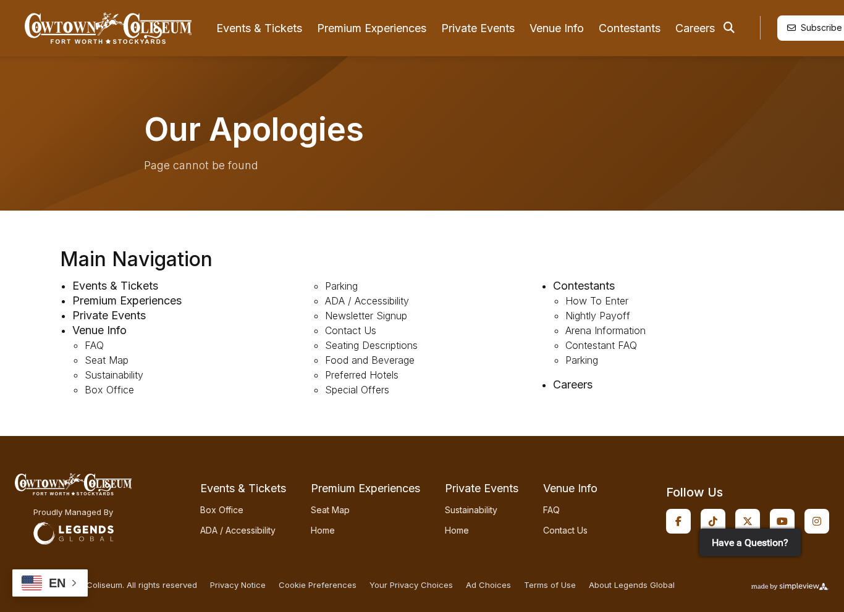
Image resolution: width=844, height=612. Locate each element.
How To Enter (596, 301)
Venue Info (557, 28)
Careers (695, 28)
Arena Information (605, 330)
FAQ (94, 345)
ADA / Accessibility (367, 301)
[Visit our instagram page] (816, 521)
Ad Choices (488, 585)
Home (323, 530)
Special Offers (357, 390)
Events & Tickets (259, 28)
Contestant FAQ (601, 345)
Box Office (109, 390)
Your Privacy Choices (411, 585)
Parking (341, 286)
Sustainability (114, 375)
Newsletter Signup (366, 315)
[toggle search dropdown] (729, 28)
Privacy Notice (238, 585)
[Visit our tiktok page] (713, 521)
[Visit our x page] (747, 521)
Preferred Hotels (362, 375)
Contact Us (350, 330)
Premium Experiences (371, 28)
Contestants (629, 28)
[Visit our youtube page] (782, 521)
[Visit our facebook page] (678, 521)
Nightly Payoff (597, 315)
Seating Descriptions (371, 345)
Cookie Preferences (318, 585)
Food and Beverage (370, 360)
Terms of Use (550, 585)
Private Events (478, 28)
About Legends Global (632, 585)
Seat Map (107, 360)
